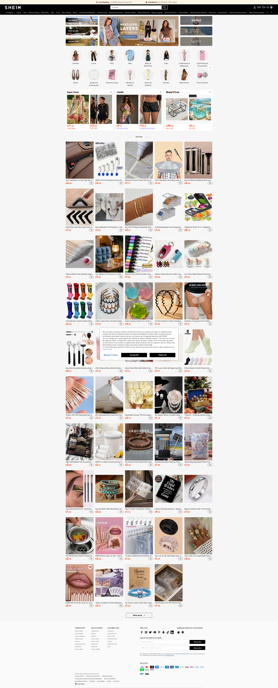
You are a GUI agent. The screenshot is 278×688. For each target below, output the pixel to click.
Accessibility (101, 681)
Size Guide (94, 644)
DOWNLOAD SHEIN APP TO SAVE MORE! (190, 628)
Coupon (110, 641)
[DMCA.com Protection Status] (147, 674)
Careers (77, 641)
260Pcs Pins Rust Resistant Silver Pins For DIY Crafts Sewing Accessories (109, 180)
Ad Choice (116, 681)
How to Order (95, 639)
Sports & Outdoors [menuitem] (171, 12)
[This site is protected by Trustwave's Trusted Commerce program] (141, 674)
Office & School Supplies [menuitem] (256, 12)
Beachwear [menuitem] (45, 12)
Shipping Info (95, 631)
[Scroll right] (271, 12)
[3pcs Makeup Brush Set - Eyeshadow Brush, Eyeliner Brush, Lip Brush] (80, 488)
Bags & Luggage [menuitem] (157, 12)
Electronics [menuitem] (212, 12)
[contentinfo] (172, 668)
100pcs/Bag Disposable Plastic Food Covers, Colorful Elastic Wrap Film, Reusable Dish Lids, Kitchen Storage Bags (198, 462)
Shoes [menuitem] (75, 12)
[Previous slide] (102, 30)
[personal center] (254, 7)
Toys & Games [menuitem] (222, 12)
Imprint (109, 681)
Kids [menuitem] (52, 12)
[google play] (182, 633)
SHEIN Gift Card (112, 644)
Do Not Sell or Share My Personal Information (88, 678)
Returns (93, 633)
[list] (157, 632)
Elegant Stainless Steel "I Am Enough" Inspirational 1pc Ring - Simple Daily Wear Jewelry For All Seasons (198, 509)
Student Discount (80, 644)
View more (138, 615)
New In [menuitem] (19, 12)
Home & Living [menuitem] (102, 12)
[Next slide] (176, 30)
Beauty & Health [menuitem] (130, 12)
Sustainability (79, 633)
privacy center (170, 655)
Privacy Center (79, 676)
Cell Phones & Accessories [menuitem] (198, 12)
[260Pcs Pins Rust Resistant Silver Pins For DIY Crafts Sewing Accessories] (109, 160)
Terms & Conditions (110, 678)
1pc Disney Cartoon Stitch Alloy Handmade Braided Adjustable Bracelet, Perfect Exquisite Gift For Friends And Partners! (139, 603)
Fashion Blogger (80, 636)
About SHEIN (79, 631)
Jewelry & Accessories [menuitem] (116, 12)
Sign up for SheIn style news (150, 638)
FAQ (109, 646)
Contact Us (111, 631)
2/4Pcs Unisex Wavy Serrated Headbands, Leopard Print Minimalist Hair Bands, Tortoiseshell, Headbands (109, 321)
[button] (267, 7)
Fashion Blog (79, 649)
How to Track (95, 641)
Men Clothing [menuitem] (66, 12)
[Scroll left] (269, 12)
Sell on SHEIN (95, 649)
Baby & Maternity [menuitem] (143, 12)
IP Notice (92, 681)
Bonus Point (111, 636)
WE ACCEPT (144, 663)
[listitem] (80, 163)
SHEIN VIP (94, 646)
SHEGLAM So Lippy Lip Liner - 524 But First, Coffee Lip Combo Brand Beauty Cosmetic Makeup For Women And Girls (109, 556)
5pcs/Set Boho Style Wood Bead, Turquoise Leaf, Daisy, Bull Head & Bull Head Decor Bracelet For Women (109, 509)
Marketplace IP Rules (81, 681)
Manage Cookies (107, 676)
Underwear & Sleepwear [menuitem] (87, 12)
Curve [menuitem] (58, 12)
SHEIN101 (78, 646)
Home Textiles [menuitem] (183, 12)
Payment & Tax (112, 633)
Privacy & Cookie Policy (182, 654)
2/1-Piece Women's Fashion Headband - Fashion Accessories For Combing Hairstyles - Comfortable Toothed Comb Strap (169, 321)
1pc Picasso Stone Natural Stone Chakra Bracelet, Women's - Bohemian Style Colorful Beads (139, 462)
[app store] (178, 633)
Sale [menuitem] (24, 12)
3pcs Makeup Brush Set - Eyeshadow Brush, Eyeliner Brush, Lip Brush (80, 509)
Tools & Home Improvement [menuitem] (238, 12)
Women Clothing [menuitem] (33, 12)
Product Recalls (112, 639)
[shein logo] (13, 7)
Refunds (93, 636)
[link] (69, 2)
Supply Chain (79, 639)
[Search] (164, 7)
